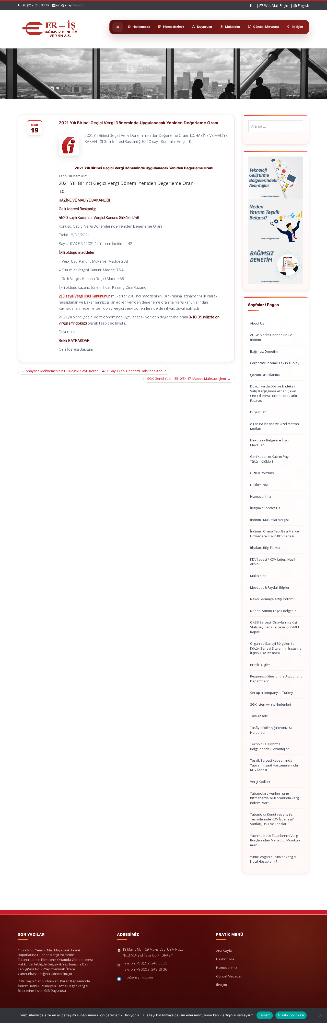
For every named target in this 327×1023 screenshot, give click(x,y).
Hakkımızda (259, 484)
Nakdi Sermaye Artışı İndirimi (272, 599)
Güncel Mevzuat (228, 976)
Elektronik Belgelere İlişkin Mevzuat (270, 442)
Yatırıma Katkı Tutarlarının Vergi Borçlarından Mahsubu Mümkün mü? (275, 840)
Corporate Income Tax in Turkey (274, 363)
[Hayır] (320, 1015)
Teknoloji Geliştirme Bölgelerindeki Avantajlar (269, 746)
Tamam (264, 1015)
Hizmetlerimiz (260, 496)
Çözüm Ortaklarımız (265, 374)
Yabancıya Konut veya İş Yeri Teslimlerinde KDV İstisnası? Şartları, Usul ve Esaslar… (272, 819)
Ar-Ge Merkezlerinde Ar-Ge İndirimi (271, 337)
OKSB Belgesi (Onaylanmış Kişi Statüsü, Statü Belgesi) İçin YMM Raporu (274, 627)
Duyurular (258, 412)
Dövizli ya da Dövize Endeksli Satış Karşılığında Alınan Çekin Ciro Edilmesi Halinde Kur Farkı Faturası (273, 393)
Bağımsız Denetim (264, 351)
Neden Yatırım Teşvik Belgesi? (273, 610)
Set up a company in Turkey (271, 692)
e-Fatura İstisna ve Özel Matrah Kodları (274, 426)
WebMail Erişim (276, 5)
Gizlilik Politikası (262, 473)
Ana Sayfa (224, 950)
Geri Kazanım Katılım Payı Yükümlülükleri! (269, 459)
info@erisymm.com (70, 5)
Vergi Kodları (260, 781)
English (303, 5)
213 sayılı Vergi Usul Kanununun (84, 296)
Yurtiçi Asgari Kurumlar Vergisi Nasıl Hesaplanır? (273, 859)
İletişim (221, 984)
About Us (257, 323)
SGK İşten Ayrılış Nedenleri (270, 704)
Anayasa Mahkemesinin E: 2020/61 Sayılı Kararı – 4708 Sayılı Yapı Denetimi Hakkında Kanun (94, 371)
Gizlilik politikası (291, 1015)
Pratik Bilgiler (260, 664)
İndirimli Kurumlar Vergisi (269, 519)
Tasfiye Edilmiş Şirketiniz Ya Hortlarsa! (271, 730)
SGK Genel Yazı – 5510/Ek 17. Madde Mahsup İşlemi (189, 378)
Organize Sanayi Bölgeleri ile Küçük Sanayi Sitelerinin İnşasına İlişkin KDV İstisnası (275, 648)
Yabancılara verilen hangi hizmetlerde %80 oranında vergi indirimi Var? (274, 798)
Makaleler (258, 575)
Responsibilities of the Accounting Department (276, 678)
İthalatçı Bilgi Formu (265, 547)
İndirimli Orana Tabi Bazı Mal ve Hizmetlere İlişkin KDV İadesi (274, 533)
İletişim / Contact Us (265, 508)
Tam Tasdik (259, 716)
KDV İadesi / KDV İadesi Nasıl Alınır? (272, 561)
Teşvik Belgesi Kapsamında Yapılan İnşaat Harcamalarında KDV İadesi (274, 765)
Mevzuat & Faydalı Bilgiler (269, 587)
